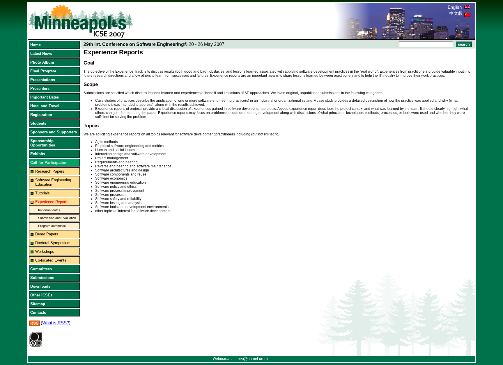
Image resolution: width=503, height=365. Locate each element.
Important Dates (44, 97)
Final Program (43, 71)
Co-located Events (50, 260)
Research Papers (49, 171)
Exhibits (37, 154)
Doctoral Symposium (52, 243)
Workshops (44, 251)
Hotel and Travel (44, 106)
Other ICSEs (41, 295)
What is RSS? (55, 322)
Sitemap (37, 304)
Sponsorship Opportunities (42, 143)
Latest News (41, 53)
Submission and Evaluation (57, 218)
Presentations (42, 80)
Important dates (49, 210)
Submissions (42, 277)
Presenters (39, 88)
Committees (41, 269)
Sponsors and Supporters (53, 132)
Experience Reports (51, 202)
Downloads (40, 286)
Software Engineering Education (53, 182)
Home (35, 45)
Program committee (52, 226)
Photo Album (42, 62)
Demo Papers (46, 234)
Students (38, 123)
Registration (41, 114)
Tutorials (42, 193)
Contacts (38, 312)
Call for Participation (49, 162)
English (455, 7)
